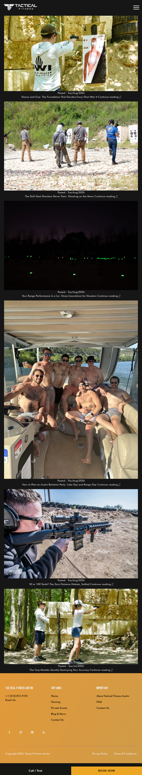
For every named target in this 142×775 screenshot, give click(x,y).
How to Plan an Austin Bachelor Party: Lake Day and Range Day (59, 484)
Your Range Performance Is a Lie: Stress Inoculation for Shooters (59, 295)
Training (55, 701)
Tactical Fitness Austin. (38, 753)
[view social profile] (9, 732)
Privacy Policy (100, 753)
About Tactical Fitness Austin (113, 695)
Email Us (10, 699)
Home (54, 695)
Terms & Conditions (125, 753)
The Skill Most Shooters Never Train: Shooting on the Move (59, 196)
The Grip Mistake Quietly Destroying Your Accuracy (59, 669)
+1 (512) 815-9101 (16, 695)
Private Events (59, 707)
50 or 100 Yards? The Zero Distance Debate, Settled (59, 584)
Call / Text (35, 770)
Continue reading (108, 96)
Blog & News (58, 713)
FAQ (99, 701)
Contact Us (57, 719)
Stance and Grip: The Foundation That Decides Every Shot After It (59, 96)
